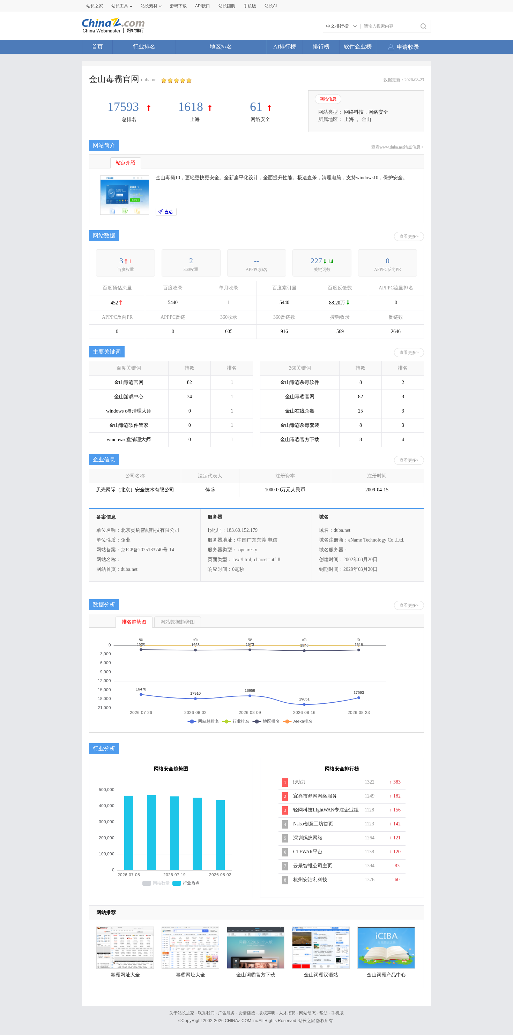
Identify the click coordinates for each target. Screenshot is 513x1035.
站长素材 (149, 5)
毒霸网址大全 (125, 974)
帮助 (323, 1013)
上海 (195, 119)
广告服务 (226, 1013)
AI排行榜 (284, 47)
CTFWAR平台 (307, 851)
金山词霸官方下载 (255, 974)
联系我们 (206, 1013)
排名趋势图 (134, 622)
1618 (190, 107)
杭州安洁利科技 (310, 879)
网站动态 (307, 1013)
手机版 (337, 1013)
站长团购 (226, 5)
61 (256, 107)
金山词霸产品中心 (386, 974)
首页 (97, 47)
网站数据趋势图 (178, 622)
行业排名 (144, 47)
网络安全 (260, 119)
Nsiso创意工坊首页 (313, 823)
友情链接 (246, 1013)
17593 (124, 107)
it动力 (299, 782)
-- (256, 260)
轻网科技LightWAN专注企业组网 (326, 813)
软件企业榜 (358, 47)
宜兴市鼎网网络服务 (315, 796)
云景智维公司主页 (312, 865)
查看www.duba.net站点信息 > (397, 147)
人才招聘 (287, 1013)
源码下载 (178, 5)
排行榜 (321, 47)
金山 (366, 119)
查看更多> (409, 236)
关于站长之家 (181, 1013)
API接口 (202, 5)
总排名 (129, 119)
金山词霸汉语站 (321, 974)
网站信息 (328, 99)
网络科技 (354, 112)
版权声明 (267, 1013)
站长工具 (119, 5)
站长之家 (94, 5)
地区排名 (221, 47)
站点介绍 (125, 162)
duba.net (149, 79)
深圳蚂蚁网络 (307, 837)
